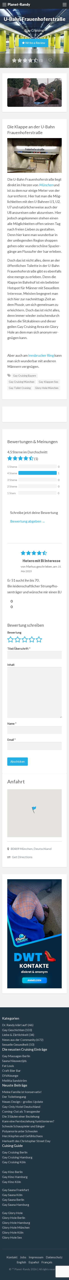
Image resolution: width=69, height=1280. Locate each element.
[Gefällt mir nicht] (9, 607)
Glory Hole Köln (12, 1232)
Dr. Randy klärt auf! (14, 1025)
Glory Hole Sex (12, 1237)
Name (11, 723)
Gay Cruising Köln (14, 1162)
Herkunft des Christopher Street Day (26, 1141)
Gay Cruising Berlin (14, 1152)
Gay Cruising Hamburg (17, 1157)
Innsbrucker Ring (41, 355)
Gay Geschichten (13, 1030)
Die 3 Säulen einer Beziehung (20, 1116)
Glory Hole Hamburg (16, 1222)
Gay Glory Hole (12, 1213)
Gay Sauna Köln (12, 1195)
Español (34, 1262)
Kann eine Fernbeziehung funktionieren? (28, 1121)
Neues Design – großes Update (22, 1101)
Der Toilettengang (14, 1096)
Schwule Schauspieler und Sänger (23, 1126)
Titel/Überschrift (18, 648)
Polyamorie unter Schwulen (20, 1131)
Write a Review (35, 42)
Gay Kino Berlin (12, 1172)
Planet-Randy (19, 4)
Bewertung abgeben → (27, 521)
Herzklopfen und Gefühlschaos (22, 1136)
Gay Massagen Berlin (16, 1056)
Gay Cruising (34, 30)
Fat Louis (8, 1066)
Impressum (36, 1257)
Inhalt (11, 664)
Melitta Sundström (14, 1080)
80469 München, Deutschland (31, 848)
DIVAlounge (10, 1075)
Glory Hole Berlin (13, 1217)
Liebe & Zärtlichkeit (15, 1034)
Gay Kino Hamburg (15, 1177)
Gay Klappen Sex (48, 381)
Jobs (23, 1257)
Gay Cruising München (21, 381)
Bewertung (14, 632)
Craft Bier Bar (11, 1070)
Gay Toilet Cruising (20, 387)
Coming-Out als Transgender (21, 1111)
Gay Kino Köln (11, 1182)
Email (11, 739)
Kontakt (12, 1257)
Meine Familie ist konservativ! (22, 1092)
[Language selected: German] (53, 1276)
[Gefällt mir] (9, 601)
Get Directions (22, 857)
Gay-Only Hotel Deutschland (21, 1106)
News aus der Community (19, 1039)
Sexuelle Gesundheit (15, 1044)
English (21, 1262)
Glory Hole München (46, 387)
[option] (52, 1276)
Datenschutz (54, 1257)
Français (46, 1262)
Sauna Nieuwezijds (14, 1061)
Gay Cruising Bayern (24, 375)
